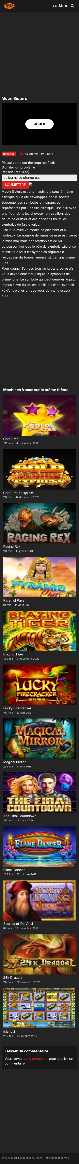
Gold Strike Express (18, 493)
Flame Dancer (14, 870)
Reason (15, 172)
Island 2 (9, 1031)
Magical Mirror (14, 762)
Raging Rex (11, 546)
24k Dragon (12, 978)
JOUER (39, 124)
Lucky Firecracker (17, 708)
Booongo (9, 153)
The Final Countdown (19, 816)
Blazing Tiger (13, 654)
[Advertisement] (39, 54)
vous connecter (35, 1059)
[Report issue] (21, 153)
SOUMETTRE (15, 185)
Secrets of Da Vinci (18, 924)
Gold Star (10, 439)
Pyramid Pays (13, 600)
